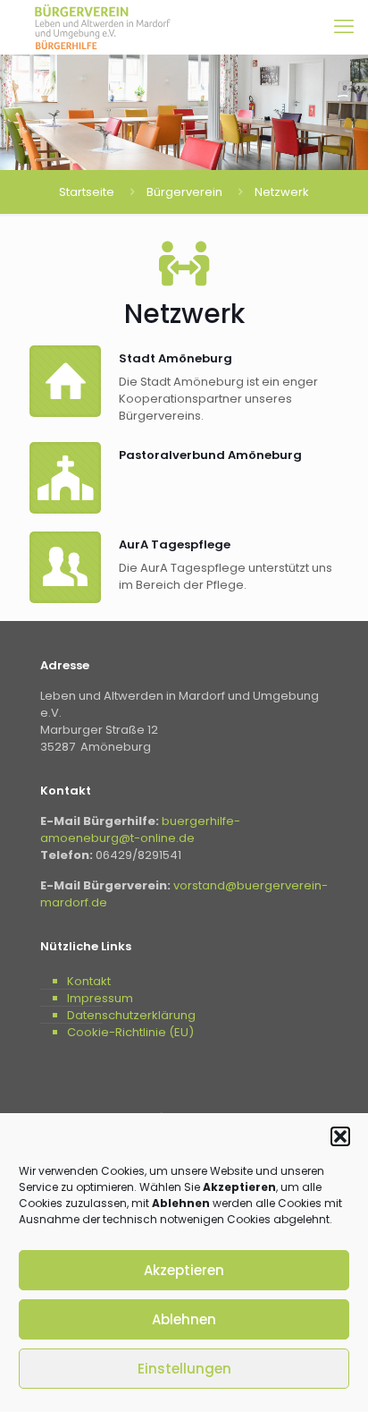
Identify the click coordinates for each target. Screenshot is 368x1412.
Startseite (86, 191)
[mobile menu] (344, 27)
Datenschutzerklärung (131, 1015)
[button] (340, 1136)
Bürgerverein (184, 191)
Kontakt (89, 981)
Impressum (100, 998)
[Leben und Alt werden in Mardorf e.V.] (102, 27)
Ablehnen (184, 1319)
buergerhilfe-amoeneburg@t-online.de (140, 829)
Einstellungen (184, 1368)
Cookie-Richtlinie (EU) (130, 1032)
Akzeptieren (184, 1270)
